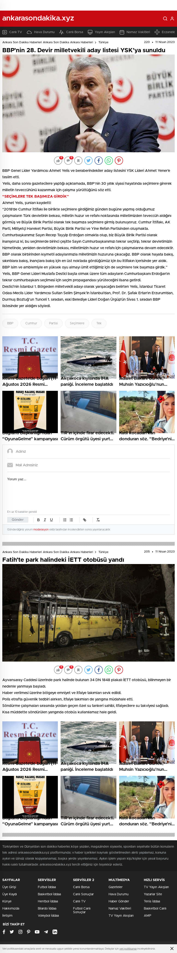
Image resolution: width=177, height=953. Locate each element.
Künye (7, 901)
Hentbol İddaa (48, 901)
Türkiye (103, 42)
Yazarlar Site (153, 894)
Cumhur (31, 323)
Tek (99, 323)
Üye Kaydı (9, 894)
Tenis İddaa (152, 901)
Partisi (53, 323)
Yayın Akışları (105, 32)
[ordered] (65, 520)
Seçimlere (77, 323)
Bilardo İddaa (47, 908)
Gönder (18, 519)
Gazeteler (116, 887)
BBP (10, 323)
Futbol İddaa (47, 887)
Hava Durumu (44, 32)
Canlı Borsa (74, 32)
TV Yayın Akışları (121, 915)
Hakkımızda (10, 908)
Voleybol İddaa (48, 915)
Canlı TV (15, 32)
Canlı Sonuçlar (83, 894)
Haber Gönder (119, 901)
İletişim (7, 915)
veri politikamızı (128, 948)
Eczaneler (169, 32)
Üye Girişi (9, 887)
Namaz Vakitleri (138, 32)
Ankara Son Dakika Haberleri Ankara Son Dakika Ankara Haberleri (47, 42)
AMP (147, 915)
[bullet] (71, 520)
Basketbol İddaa (49, 894)
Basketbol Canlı (155, 908)
